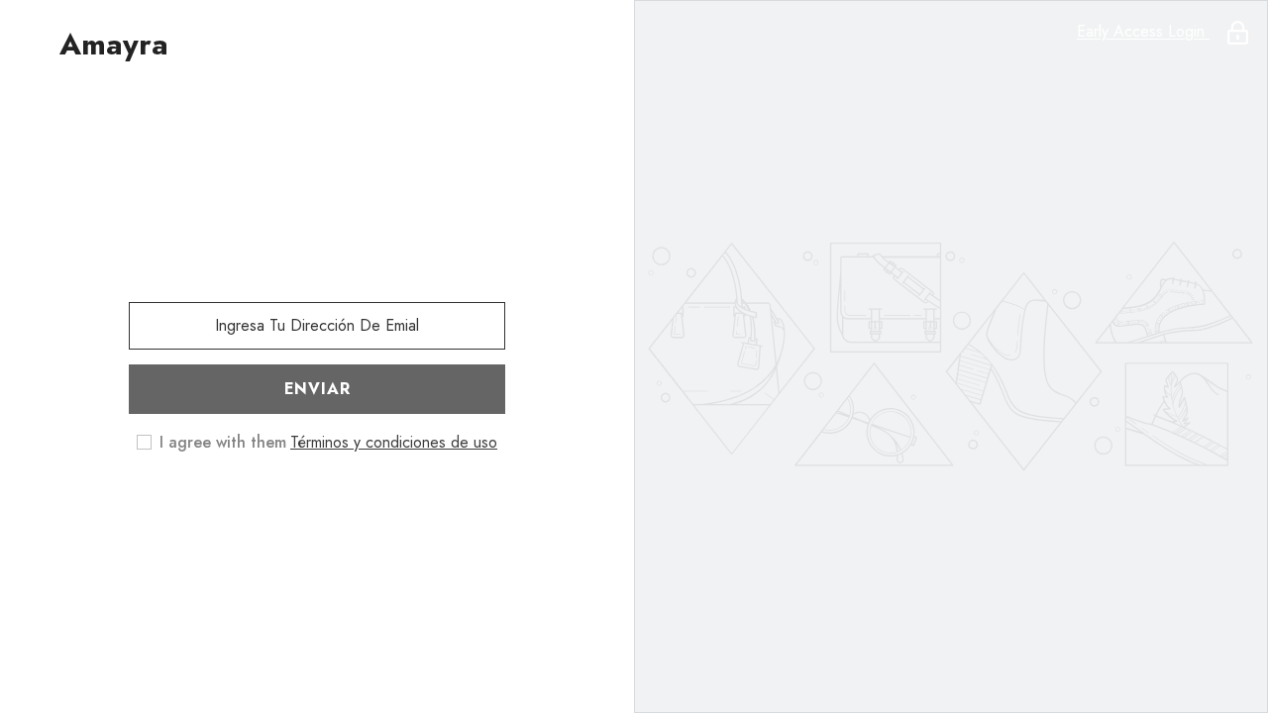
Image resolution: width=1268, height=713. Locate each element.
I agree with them (222, 443)
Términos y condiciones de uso (393, 442)
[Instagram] (317, 506)
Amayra (113, 44)
